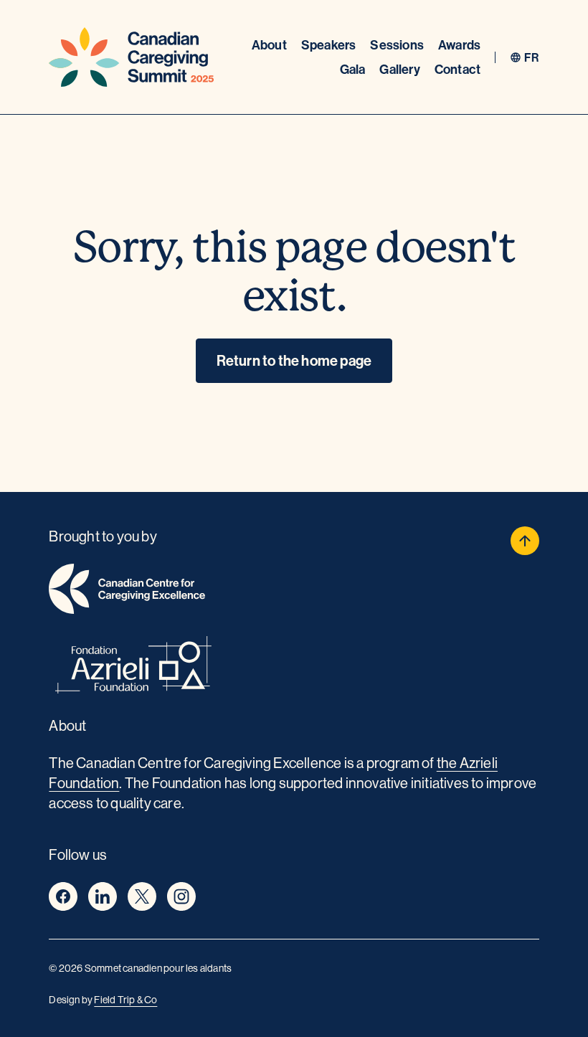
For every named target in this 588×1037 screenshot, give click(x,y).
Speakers (328, 45)
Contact (457, 69)
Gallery (399, 69)
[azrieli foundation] (294, 667)
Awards (459, 45)
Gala (353, 69)
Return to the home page (294, 360)
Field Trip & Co (125, 999)
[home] (294, 591)
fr (531, 57)
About (269, 45)
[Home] (131, 57)
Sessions (397, 45)
